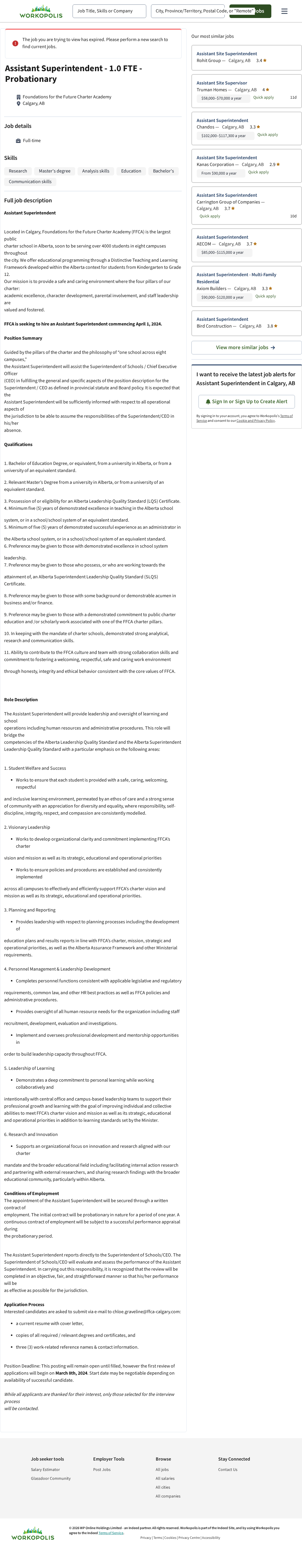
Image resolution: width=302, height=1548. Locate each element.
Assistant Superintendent (222, 121)
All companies (168, 1496)
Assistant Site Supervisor (222, 83)
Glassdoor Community (51, 1478)
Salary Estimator (45, 1469)
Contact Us (227, 1469)
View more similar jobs (242, 347)
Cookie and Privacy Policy (256, 421)
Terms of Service (111, 1533)
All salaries (165, 1478)
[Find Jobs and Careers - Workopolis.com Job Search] (41, 11)
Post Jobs (102, 1469)
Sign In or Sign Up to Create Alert (250, 401)
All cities (163, 1487)
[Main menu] (284, 11)
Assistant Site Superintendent (227, 54)
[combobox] (109, 11)
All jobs (162, 1469)
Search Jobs (250, 11)
